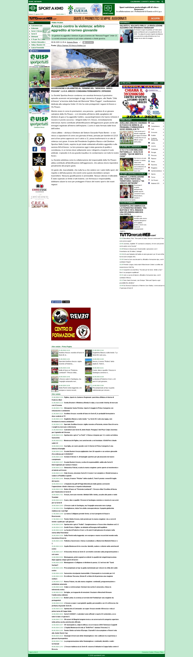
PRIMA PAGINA (126, 120)
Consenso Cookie (147, 652)
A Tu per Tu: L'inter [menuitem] (38, 39)
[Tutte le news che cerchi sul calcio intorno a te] (46, 8)
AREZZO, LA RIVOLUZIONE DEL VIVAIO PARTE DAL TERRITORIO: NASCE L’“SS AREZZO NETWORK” (132, 180)
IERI (161, 83)
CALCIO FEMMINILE (127, 203)
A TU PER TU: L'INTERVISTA (130, 147)
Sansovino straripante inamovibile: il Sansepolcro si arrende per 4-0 (89, 573)
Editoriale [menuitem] (34, 28)
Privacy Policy (159, 652)
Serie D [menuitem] (34, 34)
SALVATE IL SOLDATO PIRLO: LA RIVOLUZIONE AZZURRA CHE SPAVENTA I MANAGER (141, 27)
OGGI (156, 83)
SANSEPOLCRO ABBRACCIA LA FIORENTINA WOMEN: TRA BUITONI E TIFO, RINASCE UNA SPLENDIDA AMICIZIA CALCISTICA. (133, 210)
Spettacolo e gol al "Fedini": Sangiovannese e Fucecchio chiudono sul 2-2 (91, 524)
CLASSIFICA (153, 120)
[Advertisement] (142, 63)
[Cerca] (162, 1)
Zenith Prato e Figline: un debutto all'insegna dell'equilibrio (85, 527)
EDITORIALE (125, 23)
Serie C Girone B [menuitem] (37, 31)
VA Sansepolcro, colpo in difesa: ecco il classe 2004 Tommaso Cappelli (90, 625)
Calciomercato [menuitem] (36, 26)
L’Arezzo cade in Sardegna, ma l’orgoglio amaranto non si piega (87, 505)
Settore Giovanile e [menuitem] (38, 42)
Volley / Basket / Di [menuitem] (38, 45)
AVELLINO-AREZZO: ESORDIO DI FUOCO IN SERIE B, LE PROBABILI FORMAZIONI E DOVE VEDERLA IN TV (133, 126)
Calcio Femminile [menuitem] (37, 48)
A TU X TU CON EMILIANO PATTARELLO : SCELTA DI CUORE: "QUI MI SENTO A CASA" (131, 153)
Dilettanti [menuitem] (34, 37)
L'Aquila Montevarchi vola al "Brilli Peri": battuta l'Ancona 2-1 (87, 627)
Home (31, 23)
